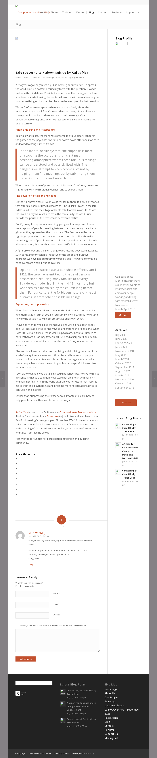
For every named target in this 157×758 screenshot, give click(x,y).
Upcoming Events (115, 705)
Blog (18, 24)
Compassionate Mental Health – (77, 412)
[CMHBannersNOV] (57, 53)
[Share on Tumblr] (20, 478)
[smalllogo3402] (34, 12)
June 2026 (121, 339)
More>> (123, 315)
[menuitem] (42, 12)
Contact (109, 725)
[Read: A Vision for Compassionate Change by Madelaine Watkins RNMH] (118, 445)
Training (110, 701)
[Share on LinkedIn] (20, 473)
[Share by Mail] (20, 494)
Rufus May (21, 412)
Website (56, 615)
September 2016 (124, 387)
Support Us (111, 734)
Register (109, 730)
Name (56, 593)
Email (56, 604)
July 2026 (120, 335)
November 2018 (124, 351)
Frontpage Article (53, 77)
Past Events (111, 717)
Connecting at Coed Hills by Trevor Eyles (129, 428)
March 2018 (122, 359)
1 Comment (35, 77)
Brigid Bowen (78, 77)
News (64, 77)
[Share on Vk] (20, 484)
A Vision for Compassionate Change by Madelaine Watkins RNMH (130, 451)
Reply (31, 564)
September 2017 (124, 367)
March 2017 (122, 375)
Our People (111, 697)
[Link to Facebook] (134, 2)
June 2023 (121, 347)
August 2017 (122, 371)
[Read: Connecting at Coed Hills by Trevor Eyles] (118, 425)
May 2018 (120, 355)
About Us (110, 693)
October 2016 (123, 383)
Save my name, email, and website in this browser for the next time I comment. (53, 625)
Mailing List (111, 738)
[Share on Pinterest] (20, 468)
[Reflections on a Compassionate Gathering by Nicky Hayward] (154, 379)
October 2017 (123, 363)
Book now (53, 416)
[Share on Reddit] (20, 489)
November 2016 (124, 379)
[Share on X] (20, 463)
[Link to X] (139, 2)
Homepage (111, 689)
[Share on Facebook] (20, 458)
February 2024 (123, 343)
